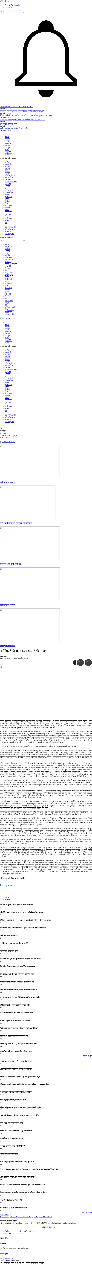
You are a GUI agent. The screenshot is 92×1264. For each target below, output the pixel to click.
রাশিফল (7, 210)
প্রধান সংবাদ (8, 197)
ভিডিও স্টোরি (11, 307)
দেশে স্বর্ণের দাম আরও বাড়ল (8, 124)
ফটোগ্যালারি (8, 312)
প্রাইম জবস (8, 154)
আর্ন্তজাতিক (8, 143)
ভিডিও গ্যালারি (9, 314)
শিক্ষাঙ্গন (7, 186)
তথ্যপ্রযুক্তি (9, 192)
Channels (8, 7)
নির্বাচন (7, 195)
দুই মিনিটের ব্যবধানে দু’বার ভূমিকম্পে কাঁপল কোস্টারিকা (16, 107)
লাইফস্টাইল (8, 212)
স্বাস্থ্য (7, 220)
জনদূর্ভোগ (8, 152)
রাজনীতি (7, 139)
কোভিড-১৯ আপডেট (11, 182)
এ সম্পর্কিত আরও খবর (8, 442)
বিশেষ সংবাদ (8, 205)
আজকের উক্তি (9, 177)
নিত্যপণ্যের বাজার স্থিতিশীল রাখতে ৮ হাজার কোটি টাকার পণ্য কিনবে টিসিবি (22, 120)
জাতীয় (7, 137)
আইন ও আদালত (10, 175)
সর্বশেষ (7, 897)
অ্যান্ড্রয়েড (3, 1259)
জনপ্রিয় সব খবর (87, 1212)
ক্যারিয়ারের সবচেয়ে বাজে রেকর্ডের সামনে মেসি (14, 128)
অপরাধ (7, 171)
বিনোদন (7, 150)
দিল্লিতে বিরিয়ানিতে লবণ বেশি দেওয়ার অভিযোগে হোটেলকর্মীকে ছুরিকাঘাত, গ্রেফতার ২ (26, 115)
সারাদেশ (7, 145)
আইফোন (10, 1259)
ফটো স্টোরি (10, 310)
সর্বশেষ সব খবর (87, 1056)
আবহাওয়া (8, 179)
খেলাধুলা (7, 147)
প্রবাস (7, 199)
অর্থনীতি (7, 141)
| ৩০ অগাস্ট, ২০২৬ (8, 318)
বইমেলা (7, 188)
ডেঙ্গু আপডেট (9, 190)
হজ (6, 223)
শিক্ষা (6, 216)
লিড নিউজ (8, 214)
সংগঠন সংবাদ (9, 218)
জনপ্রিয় (7, 899)
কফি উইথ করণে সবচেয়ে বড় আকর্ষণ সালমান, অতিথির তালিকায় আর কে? (22, 111)
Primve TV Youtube (12, 5)
